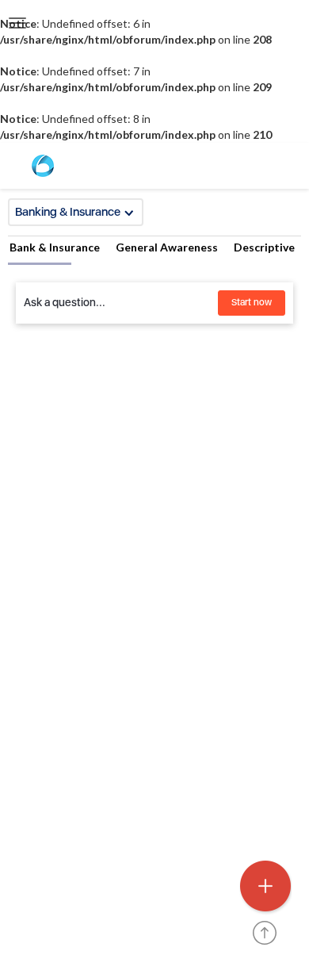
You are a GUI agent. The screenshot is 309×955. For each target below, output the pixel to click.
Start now (251, 302)
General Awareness (167, 247)
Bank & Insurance (55, 247)
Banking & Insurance (67, 212)
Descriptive (264, 247)
